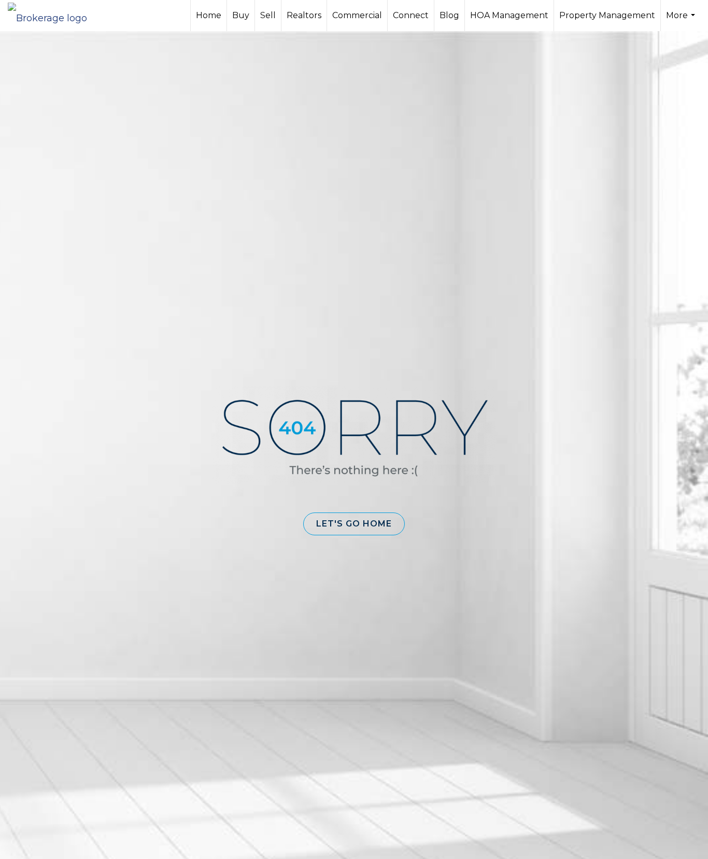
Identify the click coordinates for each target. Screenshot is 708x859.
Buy (240, 15)
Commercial (357, 15)
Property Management (607, 15)
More (682, 20)
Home (208, 15)
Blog (449, 15)
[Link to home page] (52, 15)
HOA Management (509, 15)
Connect (411, 15)
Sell (268, 15)
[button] (354, 523)
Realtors (304, 15)
